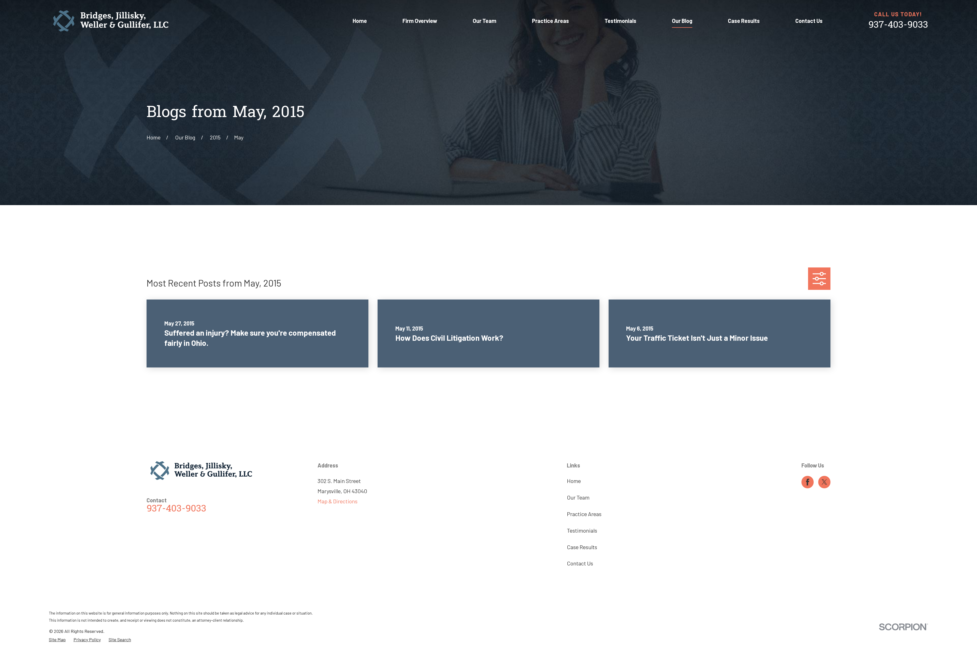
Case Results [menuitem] (744, 20)
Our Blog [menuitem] (682, 20)
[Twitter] (824, 482)
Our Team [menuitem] (484, 20)
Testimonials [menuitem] (620, 20)
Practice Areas (584, 513)
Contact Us (580, 563)
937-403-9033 (898, 25)
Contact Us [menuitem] (809, 20)
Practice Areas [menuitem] (550, 20)
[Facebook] (807, 482)
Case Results (582, 547)
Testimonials (582, 530)
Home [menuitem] (360, 20)
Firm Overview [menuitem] (420, 20)
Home (574, 480)
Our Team (578, 497)
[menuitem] (57, 639)
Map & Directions (337, 501)
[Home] (111, 21)
